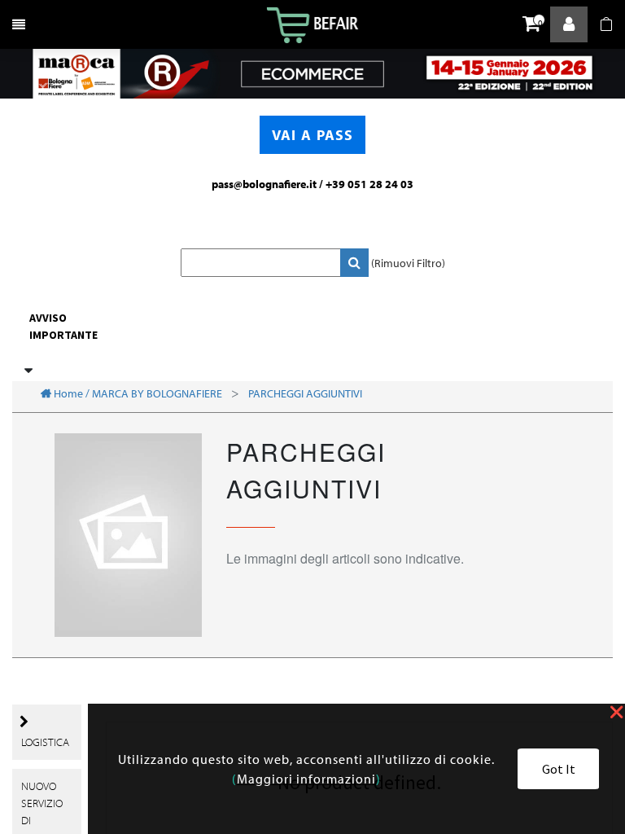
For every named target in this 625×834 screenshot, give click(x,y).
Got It (558, 769)
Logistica (45, 742)
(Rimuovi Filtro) (408, 263)
